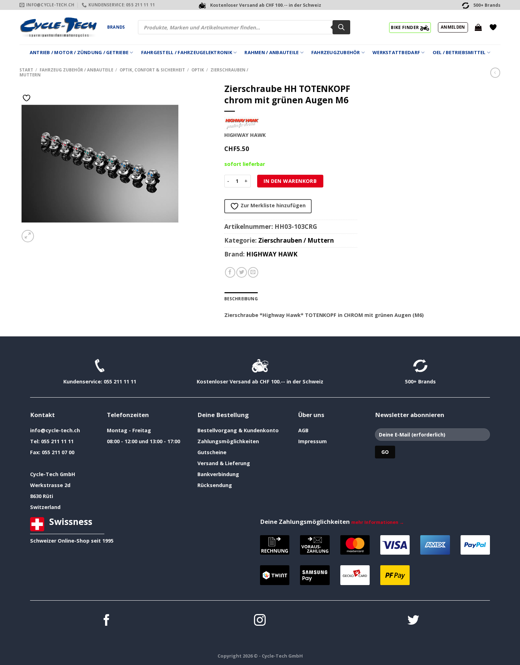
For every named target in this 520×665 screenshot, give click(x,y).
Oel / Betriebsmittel (459, 52)
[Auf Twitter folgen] (413, 621)
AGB (303, 430)
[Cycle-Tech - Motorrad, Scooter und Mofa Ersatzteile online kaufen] (58, 27)
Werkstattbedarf (396, 52)
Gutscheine (211, 452)
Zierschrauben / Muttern (296, 240)
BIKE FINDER (405, 27)
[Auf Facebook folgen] (106, 621)
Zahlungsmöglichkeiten (228, 441)
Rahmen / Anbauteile (271, 52)
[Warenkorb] (478, 27)
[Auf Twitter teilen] (241, 272)
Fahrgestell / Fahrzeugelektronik (186, 52)
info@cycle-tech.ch (55, 430)
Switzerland (45, 507)
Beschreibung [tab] (241, 298)
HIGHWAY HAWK (271, 254)
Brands (116, 27)
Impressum (312, 441)
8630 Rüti (41, 496)
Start (26, 70)
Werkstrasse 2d (50, 485)
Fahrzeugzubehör (335, 52)
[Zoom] (28, 236)
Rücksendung (214, 485)
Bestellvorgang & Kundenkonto (238, 430)
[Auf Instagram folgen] (260, 621)
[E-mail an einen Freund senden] (253, 272)
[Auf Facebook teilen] (230, 272)
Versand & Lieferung (223, 463)
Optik (197, 70)
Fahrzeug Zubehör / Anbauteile (76, 70)
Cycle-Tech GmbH (52, 474)
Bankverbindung (218, 474)
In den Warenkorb (290, 181)
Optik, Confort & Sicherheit (152, 70)
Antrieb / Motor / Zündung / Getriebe (79, 52)
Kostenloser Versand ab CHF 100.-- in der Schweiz (260, 381)
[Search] (341, 27)
